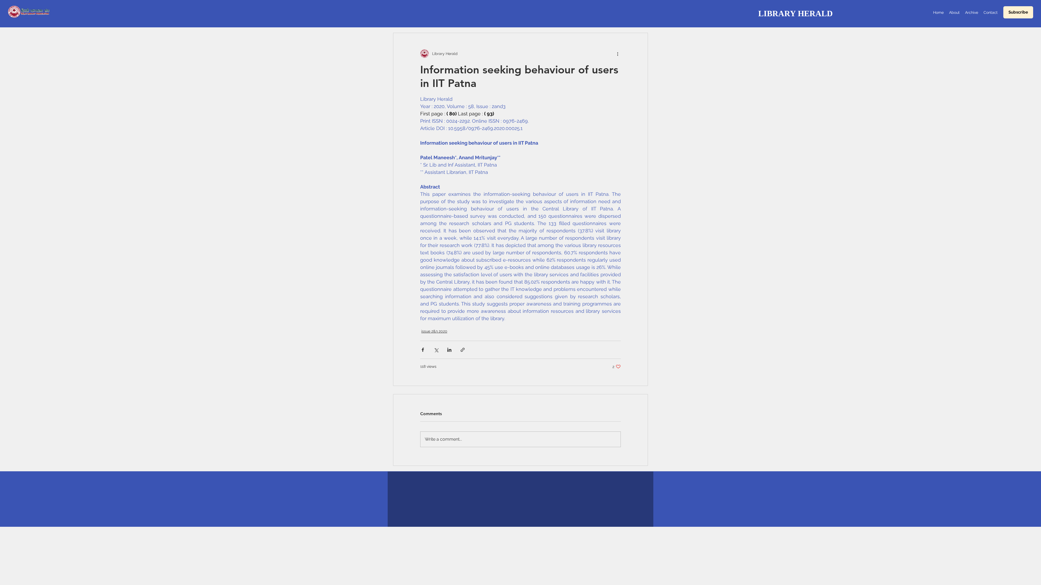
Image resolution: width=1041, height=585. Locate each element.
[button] (1018, 12)
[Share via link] (462, 349)
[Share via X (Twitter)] (436, 349)
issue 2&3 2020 (434, 331)
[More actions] (617, 53)
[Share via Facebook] (422, 349)
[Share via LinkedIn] (449, 349)
